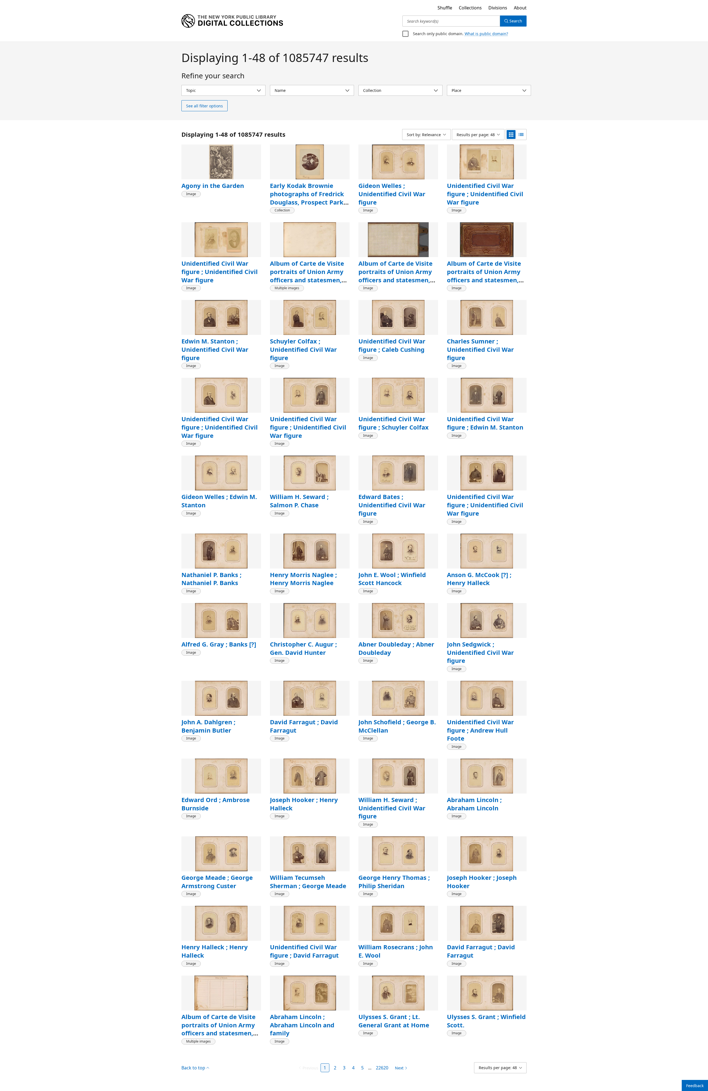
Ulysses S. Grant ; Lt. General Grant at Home (391, 1012)
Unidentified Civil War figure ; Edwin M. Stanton (483, 423)
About (520, 8)
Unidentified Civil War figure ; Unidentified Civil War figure (483, 193)
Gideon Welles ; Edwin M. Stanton (218, 500)
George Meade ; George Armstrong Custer (216, 873)
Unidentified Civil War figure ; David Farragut (303, 943)
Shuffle (442, 8)
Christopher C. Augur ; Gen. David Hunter (302, 648)
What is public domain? (484, 33)
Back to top (193, 1059)
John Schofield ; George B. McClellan (396, 726)
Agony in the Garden (211, 185)
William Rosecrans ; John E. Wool (398, 943)
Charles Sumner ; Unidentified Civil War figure (479, 349)
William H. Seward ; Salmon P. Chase (310, 500)
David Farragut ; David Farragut (303, 726)
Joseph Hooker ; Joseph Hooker (482, 873)
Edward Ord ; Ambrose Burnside (214, 795)
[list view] (521, 134)
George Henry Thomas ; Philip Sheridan (393, 873)
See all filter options (204, 106)
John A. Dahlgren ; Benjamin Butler (208, 726)
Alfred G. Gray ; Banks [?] (218, 644)
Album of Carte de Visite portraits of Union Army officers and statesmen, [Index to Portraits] (217, 1020)
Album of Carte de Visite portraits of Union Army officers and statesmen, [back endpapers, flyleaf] (307, 275)
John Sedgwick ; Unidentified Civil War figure (479, 652)
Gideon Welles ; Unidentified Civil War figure (390, 193)
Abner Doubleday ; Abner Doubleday (395, 648)
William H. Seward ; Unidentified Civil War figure (390, 799)
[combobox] (451, 21)
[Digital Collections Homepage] (232, 21)
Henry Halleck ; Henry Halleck (213, 943)
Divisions (497, 8)
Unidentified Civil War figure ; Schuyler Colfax (392, 423)
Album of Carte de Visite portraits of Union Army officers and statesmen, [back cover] (482, 275)
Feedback (695, 1085)
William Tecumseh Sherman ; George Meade (307, 873)
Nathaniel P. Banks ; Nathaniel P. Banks (210, 578)
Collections (469, 8)
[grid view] (511, 134)
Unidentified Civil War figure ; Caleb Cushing (390, 345)
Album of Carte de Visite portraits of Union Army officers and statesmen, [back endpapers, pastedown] (394, 280)
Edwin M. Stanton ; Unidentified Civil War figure (213, 349)
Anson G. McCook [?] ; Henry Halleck (479, 578)
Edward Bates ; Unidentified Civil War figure (390, 504)
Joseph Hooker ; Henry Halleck (303, 795)
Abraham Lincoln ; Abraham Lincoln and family (301, 1016)
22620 (382, 1059)
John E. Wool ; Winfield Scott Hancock (391, 578)
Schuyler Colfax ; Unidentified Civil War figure (302, 349)
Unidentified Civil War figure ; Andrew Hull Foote (484, 726)
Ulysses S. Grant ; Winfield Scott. (485, 1012)
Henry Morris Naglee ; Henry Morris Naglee (302, 578)
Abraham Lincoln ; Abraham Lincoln (473, 795)
